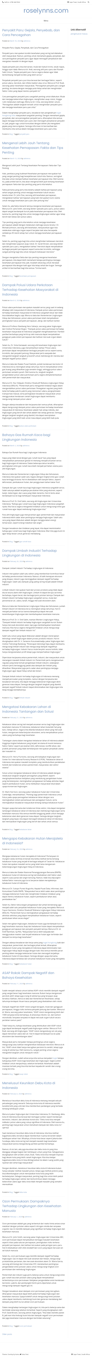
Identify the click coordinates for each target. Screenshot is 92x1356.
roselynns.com (46, 10)
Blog (11, 134)
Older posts (7, 1334)
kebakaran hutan (26, 964)
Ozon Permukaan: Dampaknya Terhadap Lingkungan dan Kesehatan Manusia (31, 1206)
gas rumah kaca (25, 541)
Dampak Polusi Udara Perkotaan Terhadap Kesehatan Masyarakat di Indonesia (30, 290)
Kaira (17, 1354)
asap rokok (24, 1074)
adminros (27, 41)
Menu (46, 21)
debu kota (23, 1192)
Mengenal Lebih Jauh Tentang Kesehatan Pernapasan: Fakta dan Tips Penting (32, 148)
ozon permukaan (26, 1326)
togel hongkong (50, 942)
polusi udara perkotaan (28, 426)
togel (55, 1058)
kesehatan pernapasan (28, 276)
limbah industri (25, 698)
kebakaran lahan (26, 829)
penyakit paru (24, 134)
